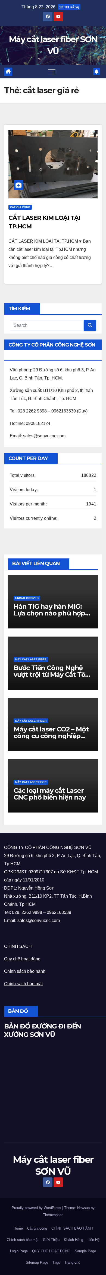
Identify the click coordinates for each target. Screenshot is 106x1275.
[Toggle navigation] (51, 71)
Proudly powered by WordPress (37, 1208)
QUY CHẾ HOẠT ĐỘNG (51, 1251)
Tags (56, 1262)
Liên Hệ (93, 1240)
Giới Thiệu (51, 1240)
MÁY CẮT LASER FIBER (30, 659)
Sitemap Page (37, 1262)
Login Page (19, 1251)
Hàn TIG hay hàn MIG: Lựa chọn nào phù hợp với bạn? (49, 613)
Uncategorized (27, 598)
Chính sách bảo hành (24, 971)
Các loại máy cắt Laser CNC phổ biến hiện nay (50, 794)
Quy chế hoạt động (22, 959)
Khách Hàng (73, 1240)
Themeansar (52, 1215)
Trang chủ (72, 1262)
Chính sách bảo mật (23, 983)
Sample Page (85, 1251)
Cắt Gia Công (20, 207)
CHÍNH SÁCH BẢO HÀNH (72, 1228)
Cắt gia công (37, 1228)
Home (18, 1228)
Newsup (83, 1208)
